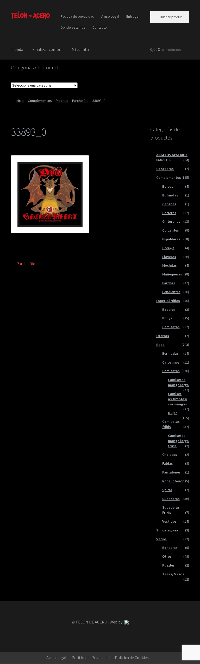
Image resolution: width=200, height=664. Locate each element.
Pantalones (171, 472)
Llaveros (169, 256)
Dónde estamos (73, 27)
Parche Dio (80, 100)
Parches (62, 100)
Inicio (20, 100)
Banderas (170, 547)
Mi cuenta (80, 49)
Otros (167, 556)
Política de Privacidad (91, 657)
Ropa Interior (173, 481)
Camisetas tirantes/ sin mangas (177, 398)
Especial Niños (168, 300)
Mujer (172, 412)
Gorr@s (168, 248)
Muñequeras (172, 274)
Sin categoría (167, 530)
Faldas (167, 463)
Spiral (167, 490)
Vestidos (169, 521)
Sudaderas (171, 498)
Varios (161, 539)
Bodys (167, 318)
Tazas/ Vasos (173, 574)
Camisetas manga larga (178, 382)
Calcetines (170, 362)
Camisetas (171, 327)
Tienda (17, 49)
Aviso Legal (110, 16)
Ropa (160, 344)
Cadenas (169, 204)
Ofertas (162, 335)
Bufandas (170, 195)
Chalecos (169, 454)
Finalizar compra (47, 49)
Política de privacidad (77, 16)
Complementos (40, 100)
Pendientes (171, 292)
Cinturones (171, 221)
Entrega (132, 16)
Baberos (169, 309)
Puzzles (168, 565)
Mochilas (169, 265)
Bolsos (167, 186)
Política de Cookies (132, 657)
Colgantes (170, 230)
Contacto (99, 27)
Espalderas (171, 239)
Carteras (169, 213)
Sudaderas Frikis (171, 510)
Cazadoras (165, 168)
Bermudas (170, 353)
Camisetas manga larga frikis (178, 440)
